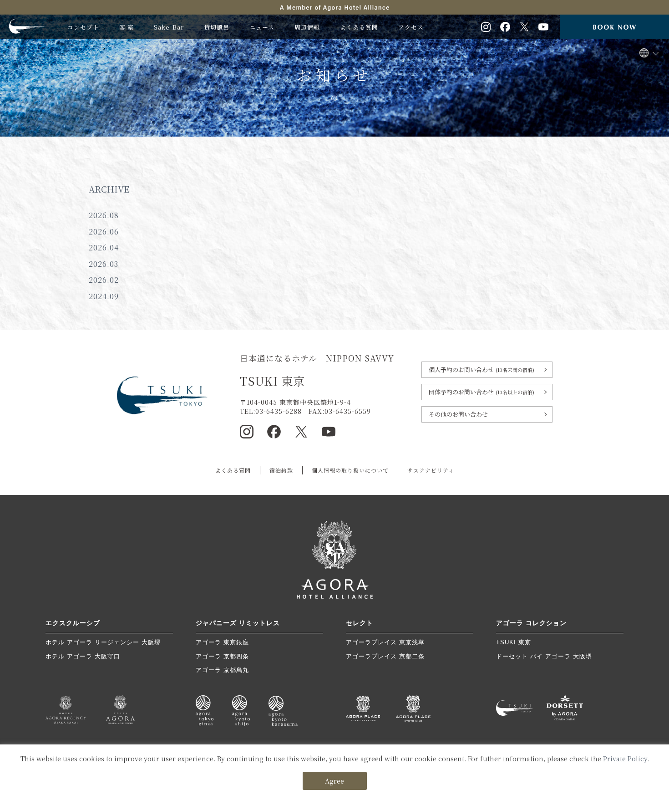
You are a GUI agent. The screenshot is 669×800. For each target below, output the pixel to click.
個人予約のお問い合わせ (481, 369)
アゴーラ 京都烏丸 (222, 670)
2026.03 (103, 264)
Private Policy (625, 758)
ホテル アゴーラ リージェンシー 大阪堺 (103, 642)
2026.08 (104, 215)
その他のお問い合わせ (458, 414)
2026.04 (104, 247)
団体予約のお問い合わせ (481, 391)
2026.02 (104, 280)
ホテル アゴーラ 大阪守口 (83, 656)
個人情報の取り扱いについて (350, 470)
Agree (334, 780)
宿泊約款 (281, 470)
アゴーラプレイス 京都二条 (385, 656)
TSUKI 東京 (513, 642)
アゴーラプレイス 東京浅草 (385, 642)
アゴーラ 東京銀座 (222, 642)
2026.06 (104, 231)
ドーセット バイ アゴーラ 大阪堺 (544, 656)
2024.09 (104, 296)
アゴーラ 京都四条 (222, 656)
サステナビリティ (430, 470)
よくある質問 (233, 470)
